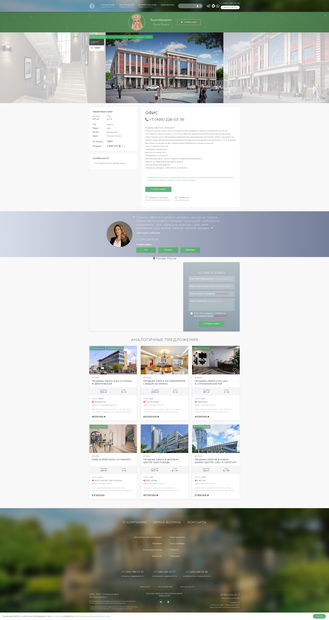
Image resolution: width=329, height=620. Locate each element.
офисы (110, 124)
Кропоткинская (101, 480)
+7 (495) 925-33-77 (164, 572)
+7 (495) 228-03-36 (229, 3)
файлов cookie (103, 616)
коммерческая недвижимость (196, 576)
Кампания (157, 544)
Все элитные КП (187, 586)
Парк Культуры (115, 480)
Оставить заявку (158, 189)
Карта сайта (145, 586)
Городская (108, 6)
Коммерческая (147, 6)
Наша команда (177, 544)
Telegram (168, 250)
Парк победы (151, 480)
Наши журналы (177, 537)
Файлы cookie (164, 595)
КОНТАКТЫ (197, 522)
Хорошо (319, 616)
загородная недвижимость (164, 576)
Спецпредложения (152, 550)
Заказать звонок (230, 7)
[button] (53, 67)
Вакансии (157, 556)
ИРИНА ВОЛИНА (167, 522)
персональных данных (203, 316)
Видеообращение (161, 20)
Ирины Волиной (161, 24)
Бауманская (112, 132)
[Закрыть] (325, 16)
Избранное (167, 5)
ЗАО (151, 477)
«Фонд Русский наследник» (148, 537)
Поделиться (184, 197)
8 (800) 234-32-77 (230, 595)
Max (146, 250)
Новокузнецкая (152, 402)
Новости (174, 550)
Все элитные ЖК (165, 586)
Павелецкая (202, 402)
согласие (208, 313)
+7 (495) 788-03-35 (132, 572)
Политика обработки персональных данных (164, 593)
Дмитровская (100, 402)
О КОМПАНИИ (134, 522)
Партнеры (175, 556)
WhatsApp (190, 250)
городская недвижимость (132, 576)
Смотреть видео (190, 22)
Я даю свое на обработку (210, 315)
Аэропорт (201, 480)
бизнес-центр (119, 163)
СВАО (100, 398)
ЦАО (109, 128)
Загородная (126, 6)
